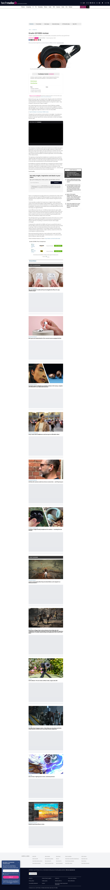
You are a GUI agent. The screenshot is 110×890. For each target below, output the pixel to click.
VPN (54, 6)
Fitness (45, 6)
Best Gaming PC (48, 860)
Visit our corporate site (70, 869)
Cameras (58, 6)
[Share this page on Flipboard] (36, 40)
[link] (33, 246)
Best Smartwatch (59, 863)
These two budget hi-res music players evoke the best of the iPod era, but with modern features (73, 205)
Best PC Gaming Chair (49, 863)
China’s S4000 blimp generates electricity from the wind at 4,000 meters (74, 180)
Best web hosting (55, 24)
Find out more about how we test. (46, 96)
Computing (28, 6)
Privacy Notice (34, 186)
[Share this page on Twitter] (31, 40)
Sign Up (11, 877)
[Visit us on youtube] (90, 3)
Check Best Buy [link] (33, 83)
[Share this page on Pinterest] (34, 40)
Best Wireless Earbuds (69, 860)
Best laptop (47, 24)
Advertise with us (58, 880)
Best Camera (84, 856)
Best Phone (58, 856)
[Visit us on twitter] (88, 3)
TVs (36, 6)
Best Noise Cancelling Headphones (72, 858)
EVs (66, 6)
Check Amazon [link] (33, 81)
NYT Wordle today (66, 24)
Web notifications (71, 880)
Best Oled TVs (58, 860)
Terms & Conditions (10, 882)
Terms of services (45, 185)
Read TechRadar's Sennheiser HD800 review (38, 112)
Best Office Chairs (68, 863)
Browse (70, 6)
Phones (23, 6)
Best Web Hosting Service (37, 860)
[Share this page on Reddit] (33, 40)
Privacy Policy (15, 881)
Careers (43, 883)
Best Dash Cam (84, 858)
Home (63, 6)
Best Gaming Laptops (49, 858)
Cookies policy (44, 880)
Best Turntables (68, 856)
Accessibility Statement (33, 883)
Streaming (40, 6)
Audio (50, 6)
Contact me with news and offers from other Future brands (11, 874)
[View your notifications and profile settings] (102, 3)
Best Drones (84, 860)
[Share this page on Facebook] (29, 40)
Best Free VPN (35, 858)
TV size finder (38, 24)
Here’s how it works (60, 42)
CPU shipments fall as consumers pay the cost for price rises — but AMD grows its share (74, 174)
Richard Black (42, 37)
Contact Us (57, 878)
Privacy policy (31, 880)
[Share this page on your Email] (40, 40)
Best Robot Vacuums (85, 863)
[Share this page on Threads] (38, 40)
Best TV (57, 858)
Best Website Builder (37, 863)
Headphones (34, 29)
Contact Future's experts (46, 878)
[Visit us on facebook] (87, 3)
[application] (46, 133)
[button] (107, 2)
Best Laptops (47, 856)
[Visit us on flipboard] (92, 3)
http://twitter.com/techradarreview (52, 238)
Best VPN (74, 24)
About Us (30, 878)
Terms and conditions (72, 878)
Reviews (36, 38)
